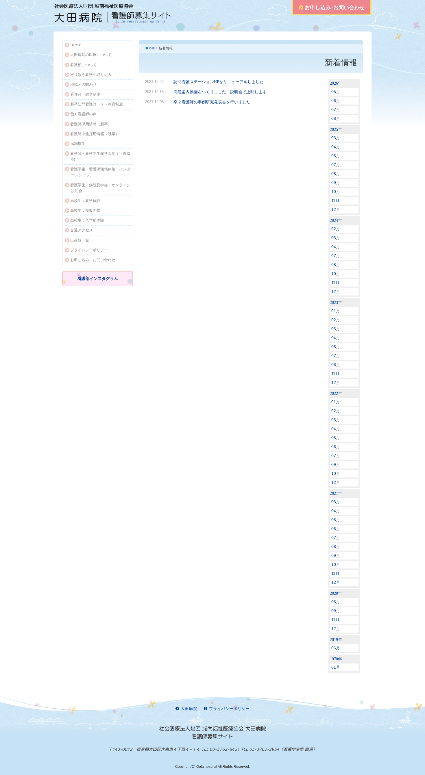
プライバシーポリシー (89, 250)
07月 (335, 109)
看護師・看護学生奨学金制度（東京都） (100, 156)
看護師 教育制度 (85, 94)
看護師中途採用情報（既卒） (94, 134)
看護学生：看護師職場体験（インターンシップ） (100, 172)
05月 (335, 91)
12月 (335, 209)
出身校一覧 (79, 240)
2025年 (336, 129)
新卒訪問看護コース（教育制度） (98, 104)
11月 (335, 200)
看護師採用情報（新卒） (91, 124)
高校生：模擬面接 (85, 210)
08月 (335, 118)
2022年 (336, 393)
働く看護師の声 (83, 114)
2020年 (336, 593)
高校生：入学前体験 (87, 220)
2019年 (336, 640)
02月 (335, 228)
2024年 (336, 220)
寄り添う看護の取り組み (91, 75)
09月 (335, 182)
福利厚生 (77, 144)
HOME (150, 48)
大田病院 (189, 709)
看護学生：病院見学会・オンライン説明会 (100, 188)
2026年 (336, 83)
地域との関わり (83, 84)
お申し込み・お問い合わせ (92, 260)
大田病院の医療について (91, 55)
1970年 (336, 659)
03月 (335, 137)
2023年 (336, 302)
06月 (335, 100)
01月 (335, 310)
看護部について (83, 65)
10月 (335, 191)
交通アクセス (81, 230)
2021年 (336, 493)
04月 (335, 146)
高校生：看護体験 (85, 200)
